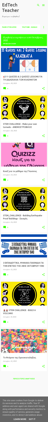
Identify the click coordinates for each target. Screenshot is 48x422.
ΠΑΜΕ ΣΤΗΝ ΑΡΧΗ (9, 27)
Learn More (20, 419)
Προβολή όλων (9, 44)
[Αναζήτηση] (38, 5)
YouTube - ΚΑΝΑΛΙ (29, 27)
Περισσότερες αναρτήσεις (24, 379)
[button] (43, 88)
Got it (32, 419)
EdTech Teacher (10, 7)
